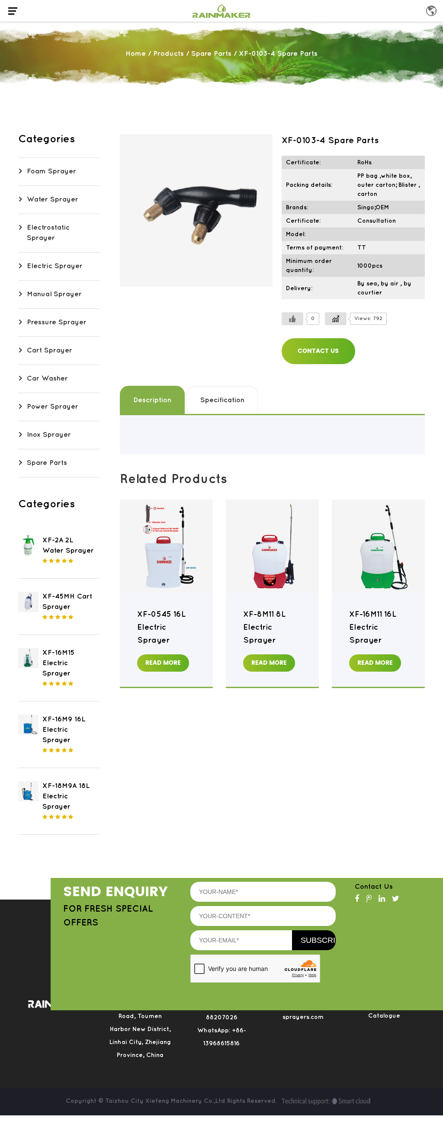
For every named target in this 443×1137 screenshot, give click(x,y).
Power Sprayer (52, 407)
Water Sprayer (52, 199)
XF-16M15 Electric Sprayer (58, 663)
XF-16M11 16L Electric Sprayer (372, 627)
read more (163, 663)
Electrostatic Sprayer (48, 232)
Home (135, 54)
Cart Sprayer (49, 350)
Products (168, 54)
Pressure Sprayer (57, 322)
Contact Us (318, 351)
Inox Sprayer (49, 435)
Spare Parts (211, 54)
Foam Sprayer (51, 171)
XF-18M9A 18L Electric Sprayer (66, 796)
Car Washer (47, 378)
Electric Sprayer (55, 266)
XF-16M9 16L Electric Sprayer (63, 729)
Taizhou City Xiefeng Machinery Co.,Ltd (166, 1101)
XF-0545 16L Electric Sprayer (161, 627)
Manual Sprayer (54, 294)
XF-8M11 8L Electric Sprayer (264, 627)
